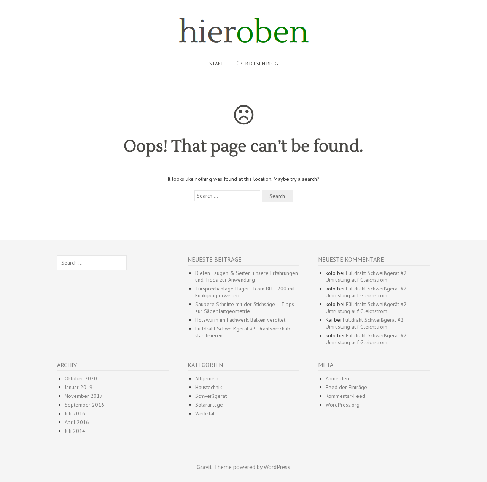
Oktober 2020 (81, 378)
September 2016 (84, 404)
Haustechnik (208, 387)
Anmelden (337, 378)
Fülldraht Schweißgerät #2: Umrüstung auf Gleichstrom (366, 276)
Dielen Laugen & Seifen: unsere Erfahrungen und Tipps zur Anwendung (246, 276)
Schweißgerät (211, 396)
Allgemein (206, 378)
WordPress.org (343, 404)
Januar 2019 (78, 387)
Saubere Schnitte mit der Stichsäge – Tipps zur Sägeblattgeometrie (244, 307)
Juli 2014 (75, 431)
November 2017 (84, 396)
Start (216, 64)
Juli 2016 (75, 413)
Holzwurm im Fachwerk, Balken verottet (240, 319)
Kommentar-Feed (345, 396)
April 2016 (77, 422)
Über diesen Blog (257, 64)
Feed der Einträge (346, 387)
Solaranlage (209, 404)
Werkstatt (205, 413)
